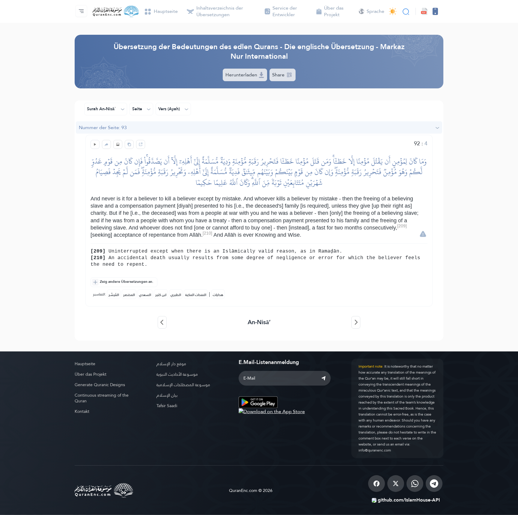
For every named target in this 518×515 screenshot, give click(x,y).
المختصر (129, 295)
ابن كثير (160, 295)
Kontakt (82, 411)
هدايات (218, 295)
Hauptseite (85, 364)
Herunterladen (241, 74)
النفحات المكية (195, 295)
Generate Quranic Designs (100, 385)
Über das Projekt (90, 374)
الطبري (176, 295)
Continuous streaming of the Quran (102, 398)
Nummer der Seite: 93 (103, 127)
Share (279, 74)
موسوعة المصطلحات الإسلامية (183, 385)
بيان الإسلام (166, 395)
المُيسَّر (114, 295)
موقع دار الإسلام (171, 364)
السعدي (145, 295)
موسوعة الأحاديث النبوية (177, 374)
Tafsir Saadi (166, 406)
